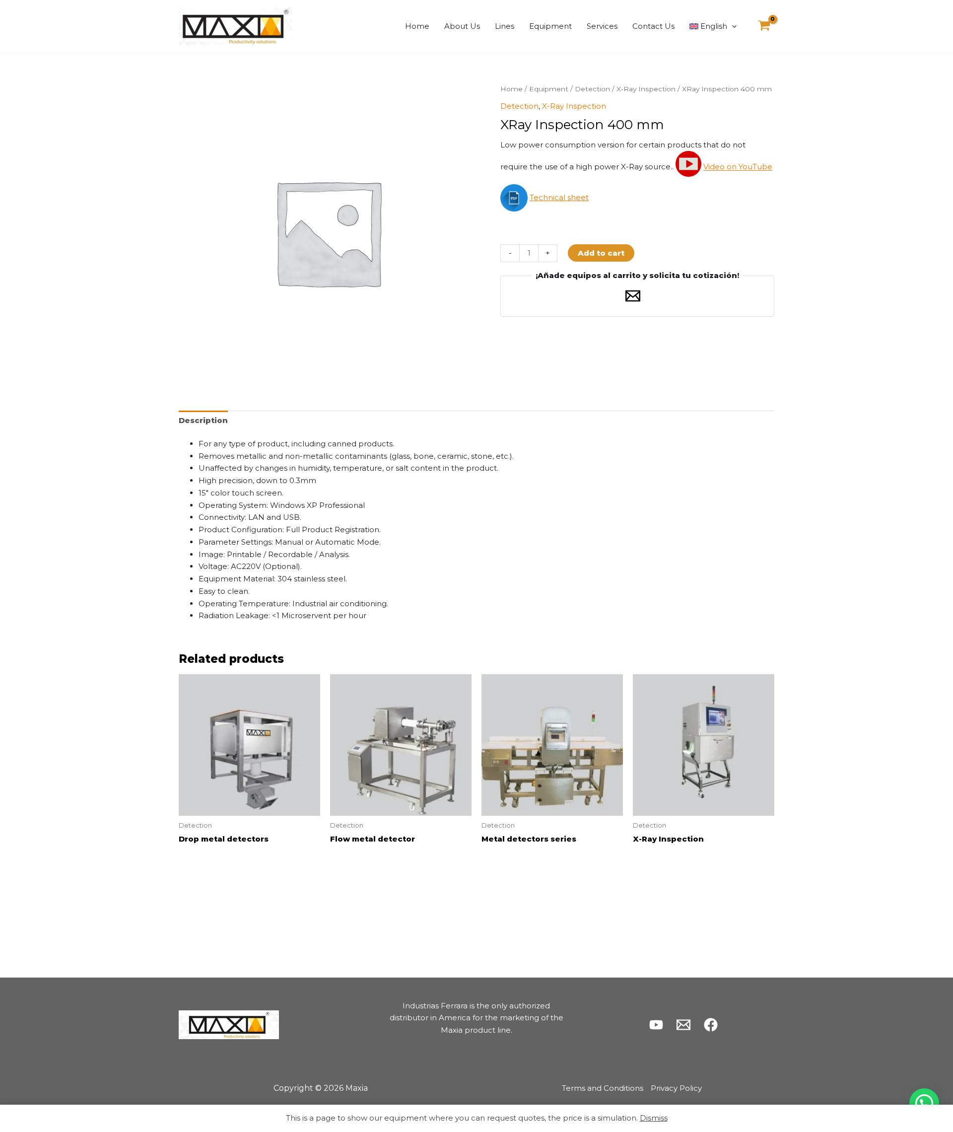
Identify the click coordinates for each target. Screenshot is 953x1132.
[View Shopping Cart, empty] (764, 26)
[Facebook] (711, 1025)
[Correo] (683, 1025)
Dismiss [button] (654, 1118)
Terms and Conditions (602, 1088)
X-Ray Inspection (646, 89)
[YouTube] (656, 1025)
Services (602, 26)
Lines (504, 26)
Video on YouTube (737, 167)
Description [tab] (203, 420)
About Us (462, 26)
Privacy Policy (676, 1088)
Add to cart (601, 253)
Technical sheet (559, 197)
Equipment (550, 26)
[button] (732, 26)
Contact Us (653, 26)
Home (417, 26)
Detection (592, 89)
